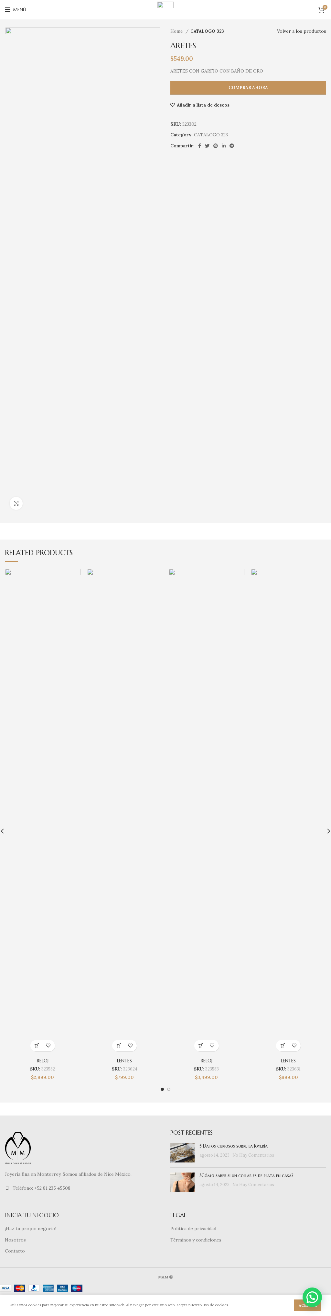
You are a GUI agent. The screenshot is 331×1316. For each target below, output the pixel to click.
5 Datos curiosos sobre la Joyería (233, 1146)
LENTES (124, 1061)
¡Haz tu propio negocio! (30, 1228)
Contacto (15, 1251)
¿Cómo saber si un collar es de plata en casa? (246, 1175)
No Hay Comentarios (253, 1155)
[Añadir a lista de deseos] (48, 1045)
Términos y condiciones (195, 1240)
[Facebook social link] (199, 146)
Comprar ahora (248, 87)
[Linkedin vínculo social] (224, 146)
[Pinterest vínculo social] (215, 146)
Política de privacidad (193, 1228)
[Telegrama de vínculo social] (232, 146)
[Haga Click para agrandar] (16, 503)
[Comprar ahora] (37, 1045)
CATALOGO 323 (207, 31)
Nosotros (15, 1240)
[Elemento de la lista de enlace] (83, 1188)
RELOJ (42, 1061)
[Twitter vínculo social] (207, 146)
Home (177, 31)
